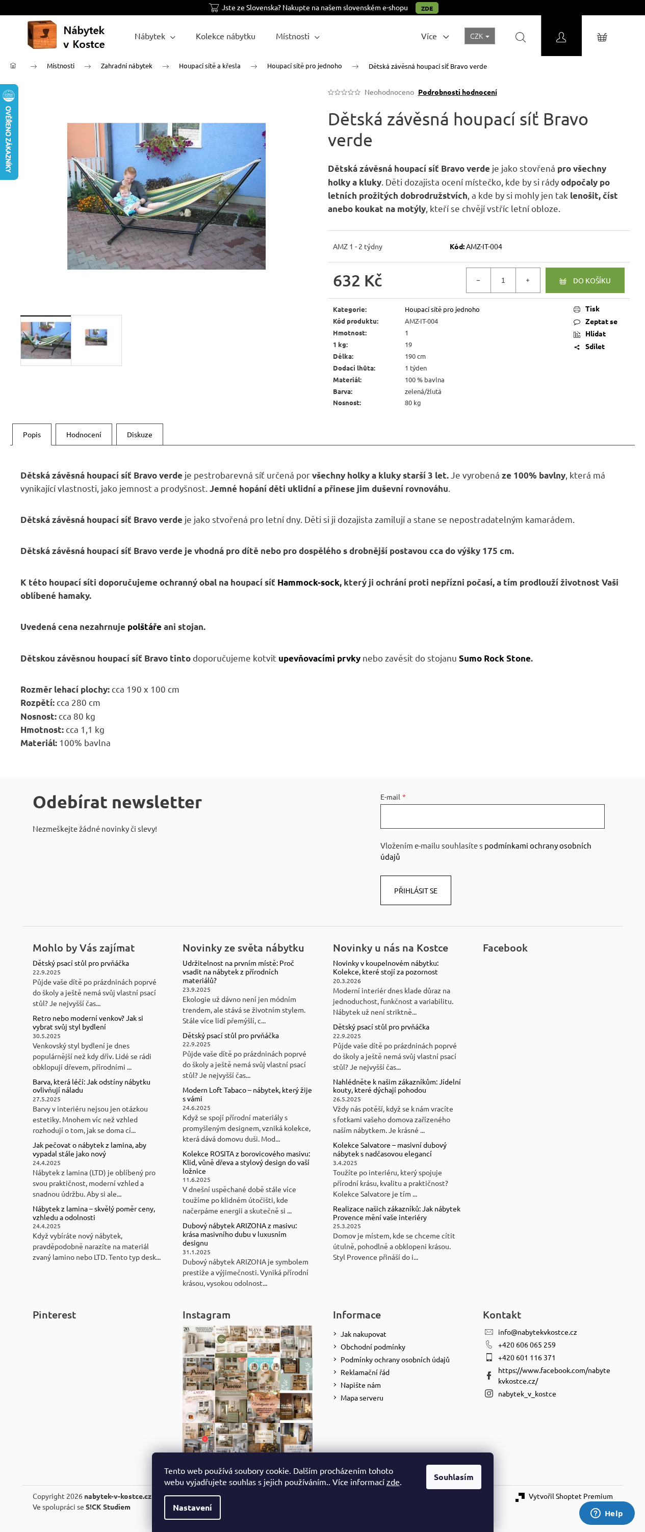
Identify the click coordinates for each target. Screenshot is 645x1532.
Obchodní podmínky (373, 1346)
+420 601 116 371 (527, 1357)
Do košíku (592, 280)
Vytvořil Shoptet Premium (571, 1495)
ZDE (427, 8)
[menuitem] (155, 35)
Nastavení (192, 1507)
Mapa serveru (362, 1397)
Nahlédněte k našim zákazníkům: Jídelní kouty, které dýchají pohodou (397, 1086)
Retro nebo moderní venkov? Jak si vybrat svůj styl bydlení (88, 1022)
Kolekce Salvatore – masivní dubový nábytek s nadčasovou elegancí (390, 1149)
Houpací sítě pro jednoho (442, 309)
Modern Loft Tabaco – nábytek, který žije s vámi (247, 1094)
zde (393, 1481)
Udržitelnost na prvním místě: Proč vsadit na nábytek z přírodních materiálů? (238, 971)
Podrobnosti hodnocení (457, 91)
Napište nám (361, 1384)
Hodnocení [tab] (83, 434)
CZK (477, 36)
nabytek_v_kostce (527, 1393)
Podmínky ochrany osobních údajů (395, 1359)
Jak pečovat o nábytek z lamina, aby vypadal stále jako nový (89, 1149)
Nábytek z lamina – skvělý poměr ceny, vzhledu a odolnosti (94, 1213)
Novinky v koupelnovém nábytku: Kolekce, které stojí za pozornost (385, 967)
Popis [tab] (32, 434)
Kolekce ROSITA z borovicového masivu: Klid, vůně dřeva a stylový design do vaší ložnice (246, 1162)
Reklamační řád (365, 1372)
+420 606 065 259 (527, 1344)
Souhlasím (454, 1476)
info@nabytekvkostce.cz (537, 1331)
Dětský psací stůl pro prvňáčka (81, 963)
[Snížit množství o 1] (479, 280)
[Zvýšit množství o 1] (527, 280)
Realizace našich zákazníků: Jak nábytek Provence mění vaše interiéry (396, 1213)
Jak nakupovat (363, 1333)
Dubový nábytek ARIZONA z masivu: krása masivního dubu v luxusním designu (240, 1234)
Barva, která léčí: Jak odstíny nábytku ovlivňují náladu (91, 1086)
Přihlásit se (415, 890)
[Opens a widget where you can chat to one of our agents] (607, 1514)
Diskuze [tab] (139, 434)
